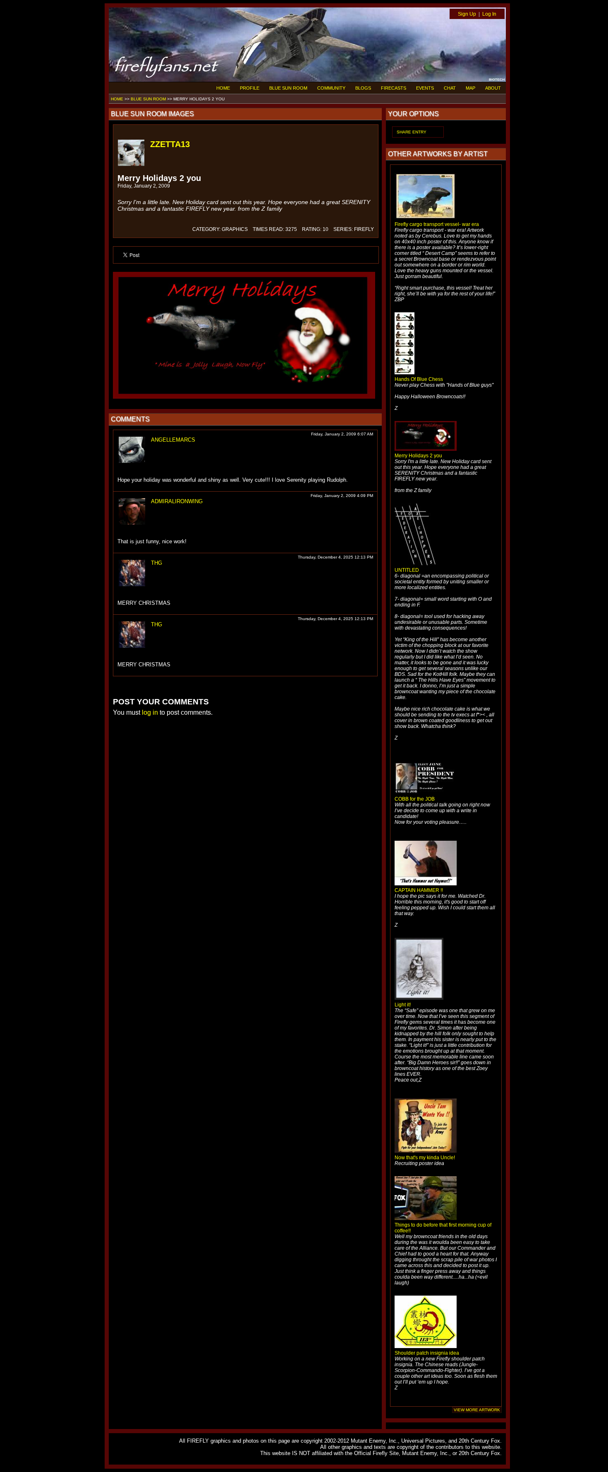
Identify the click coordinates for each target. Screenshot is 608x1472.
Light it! (403, 1005)
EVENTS (425, 88)
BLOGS (363, 88)
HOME (223, 88)
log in (150, 712)
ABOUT (493, 88)
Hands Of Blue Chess (419, 379)
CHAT (450, 88)
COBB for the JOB (415, 799)
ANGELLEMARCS (173, 440)
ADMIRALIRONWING (177, 501)
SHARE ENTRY (411, 132)
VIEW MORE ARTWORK (476, 1410)
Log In (489, 14)
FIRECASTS (393, 88)
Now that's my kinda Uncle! (425, 1157)
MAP (470, 88)
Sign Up (467, 14)
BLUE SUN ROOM (288, 88)
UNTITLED (407, 570)
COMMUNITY (331, 88)
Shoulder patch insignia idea (427, 1353)
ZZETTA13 (170, 144)
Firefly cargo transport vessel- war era (437, 224)
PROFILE (249, 88)
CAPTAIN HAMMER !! (419, 890)
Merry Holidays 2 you (418, 456)
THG (156, 563)
